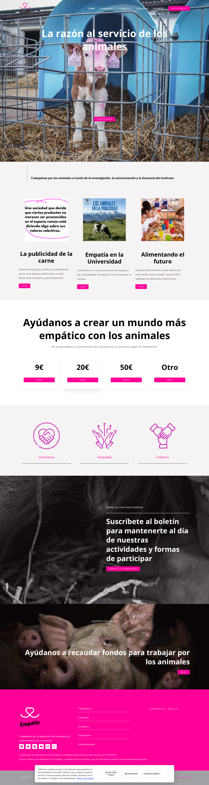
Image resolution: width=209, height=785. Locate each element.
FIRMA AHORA (104, 119)
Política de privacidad (178, 777)
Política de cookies (85, 778)
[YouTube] (41, 746)
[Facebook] (21, 746)
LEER (24, 286)
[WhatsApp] (54, 746)
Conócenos (105, 8)
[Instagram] (34, 746)
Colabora (124, 8)
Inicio (92, 8)
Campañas (104, 457)
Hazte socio (85, 708)
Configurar (152, 773)
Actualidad (142, 8)
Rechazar (131, 773)
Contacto (158, 8)
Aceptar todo (111, 773)
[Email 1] (47, 746)
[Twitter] (28, 746)
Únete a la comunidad (123, 569)
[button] (179, 8)
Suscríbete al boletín (163, 709)
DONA (183, 672)
